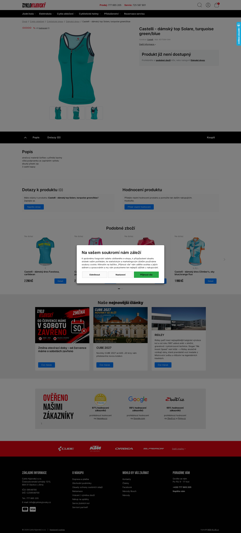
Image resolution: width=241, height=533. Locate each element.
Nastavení (120, 274)
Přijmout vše (146, 274)
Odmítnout (94, 274)
